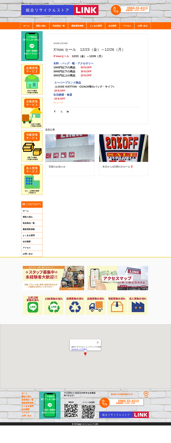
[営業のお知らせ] (69, 148)
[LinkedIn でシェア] (68, 111)
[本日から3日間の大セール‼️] (123, 148)
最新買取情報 (29, 229)
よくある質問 (29, 235)
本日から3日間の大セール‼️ (117, 166)
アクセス (27, 247)
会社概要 (27, 241)
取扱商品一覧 (29, 223)
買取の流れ (28, 217)
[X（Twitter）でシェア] (61, 111)
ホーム (26, 211)
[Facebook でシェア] (54, 111)
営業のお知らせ (57, 166)
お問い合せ (28, 254)
